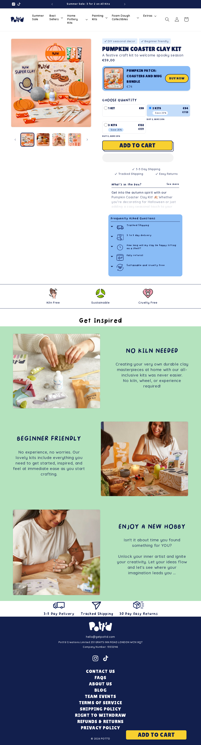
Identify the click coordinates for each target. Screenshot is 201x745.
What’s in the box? (145, 185)
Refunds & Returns (100, 721)
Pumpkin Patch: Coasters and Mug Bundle (144, 75)
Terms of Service (100, 702)
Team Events (100, 696)
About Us (100, 683)
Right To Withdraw (100, 715)
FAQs (101, 677)
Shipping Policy (100, 708)
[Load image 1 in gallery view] (27, 139)
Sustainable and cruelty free (146, 265)
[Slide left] (15, 139)
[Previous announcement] (52, 4)
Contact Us (100, 671)
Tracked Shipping (138, 225)
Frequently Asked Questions (133, 219)
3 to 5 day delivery (139, 235)
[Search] (167, 19)
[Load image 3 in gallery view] (59, 139)
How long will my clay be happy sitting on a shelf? (151, 247)
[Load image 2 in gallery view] (43, 139)
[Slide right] (87, 139)
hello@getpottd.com (100, 637)
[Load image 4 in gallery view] (74, 139)
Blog (100, 690)
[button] (138, 158)
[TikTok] (105, 658)
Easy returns (135, 255)
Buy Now (177, 78)
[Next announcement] (125, 4)
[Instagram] (95, 658)
